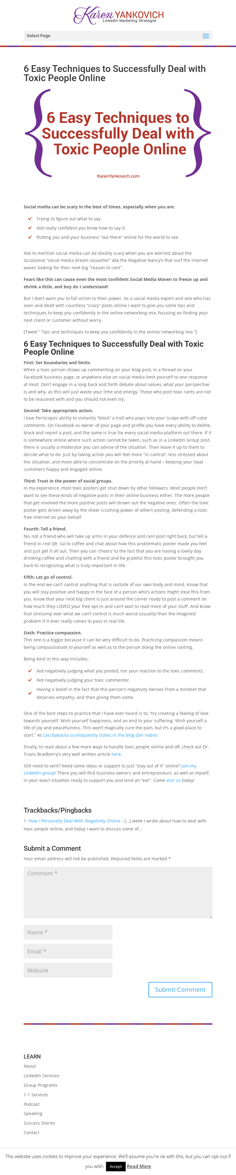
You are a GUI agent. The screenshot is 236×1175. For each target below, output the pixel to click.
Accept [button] (116, 1166)
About (30, 1066)
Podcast (32, 1104)
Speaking (33, 1113)
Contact (31, 1132)
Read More (139, 1166)
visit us (173, 780)
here (116, 754)
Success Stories (39, 1123)
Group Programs (40, 1085)
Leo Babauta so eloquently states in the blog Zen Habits (100, 735)
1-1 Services (36, 1095)
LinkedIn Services (41, 1075)
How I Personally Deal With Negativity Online (74, 821)
